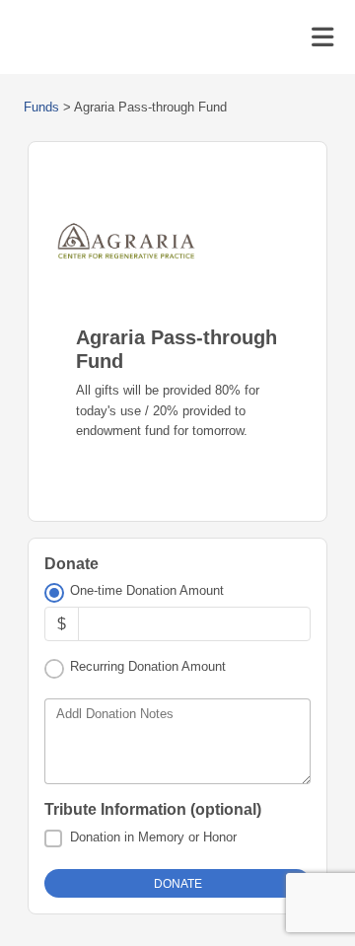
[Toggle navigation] (322, 37)
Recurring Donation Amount (148, 666)
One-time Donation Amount (147, 590)
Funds (41, 107)
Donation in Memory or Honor (153, 837)
